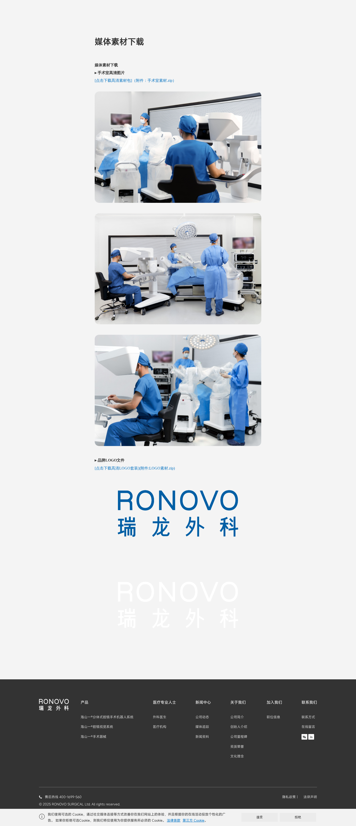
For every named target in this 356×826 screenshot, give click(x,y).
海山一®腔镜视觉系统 (97, 726)
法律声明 (310, 797)
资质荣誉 (237, 746)
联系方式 (308, 717)
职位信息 (273, 717)
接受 (259, 817)
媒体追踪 (202, 726)
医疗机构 (159, 726)
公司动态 (202, 717)
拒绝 (298, 817)
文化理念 (237, 756)
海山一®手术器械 (93, 736)
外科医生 (159, 717)
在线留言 (308, 726)
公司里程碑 (238, 736)
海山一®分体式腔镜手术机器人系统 (107, 717)
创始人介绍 (238, 726)
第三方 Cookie (193, 820)
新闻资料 (202, 736)
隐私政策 (289, 797)
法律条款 (173, 820)
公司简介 (237, 717)
